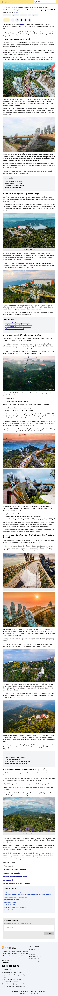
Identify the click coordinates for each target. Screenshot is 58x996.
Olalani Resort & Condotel (11, 902)
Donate (32, 952)
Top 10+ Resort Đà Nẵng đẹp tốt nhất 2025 (15, 907)
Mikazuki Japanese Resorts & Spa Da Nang (15, 897)
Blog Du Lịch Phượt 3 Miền (38, 991)
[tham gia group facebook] (25, 20)
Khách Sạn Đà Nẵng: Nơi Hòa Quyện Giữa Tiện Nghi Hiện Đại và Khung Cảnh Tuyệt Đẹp (27, 894)
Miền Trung (10, 7)
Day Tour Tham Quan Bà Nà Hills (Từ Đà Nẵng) (17, 883)
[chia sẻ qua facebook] (12, 20)
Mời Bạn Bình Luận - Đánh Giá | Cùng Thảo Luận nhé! (17, 923)
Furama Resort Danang (10, 909)
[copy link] (29, 20)
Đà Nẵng (16, 7)
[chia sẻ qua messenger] (21, 20)
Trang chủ (5, 7)
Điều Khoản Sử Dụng (35, 956)
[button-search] (35, 2)
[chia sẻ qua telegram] (17, 20)
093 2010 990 (17, 979)
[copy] (29, 20)
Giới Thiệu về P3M (35, 949)
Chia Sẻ (32, 954)
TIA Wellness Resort (9, 904)
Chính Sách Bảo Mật (35, 958)
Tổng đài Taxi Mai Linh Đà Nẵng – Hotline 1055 (16, 892)
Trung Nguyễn (21, 984)
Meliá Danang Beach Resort (11, 899)
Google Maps (21, 986)
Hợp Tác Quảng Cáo (35, 961)
